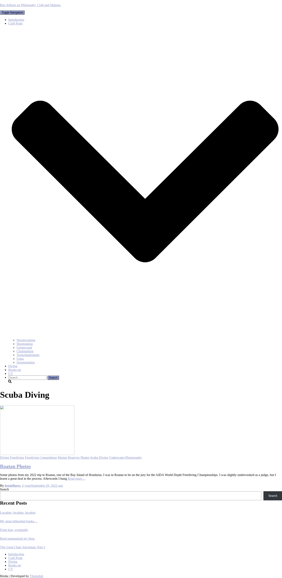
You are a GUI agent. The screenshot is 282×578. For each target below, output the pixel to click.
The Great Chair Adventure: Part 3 (22, 547)
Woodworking (26, 340)
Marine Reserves (69, 457)
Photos (85, 457)
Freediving (17, 457)
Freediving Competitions (41, 457)
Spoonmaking (26, 362)
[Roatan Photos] (37, 454)
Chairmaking (25, 351)
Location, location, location (18, 512)
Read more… (76, 478)
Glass (20, 358)
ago (42, 485)
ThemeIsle (36, 576)
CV (10, 373)
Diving (12, 366)
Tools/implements (28, 355)
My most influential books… (18, 521)
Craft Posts (15, 558)
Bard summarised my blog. (17, 538)
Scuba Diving (99, 457)
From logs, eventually (14, 530)
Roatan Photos (15, 466)
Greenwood (24, 347)
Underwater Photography (125, 457)
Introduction (16, 19)
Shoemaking (25, 344)
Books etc (14, 370)
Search (4, 489)
